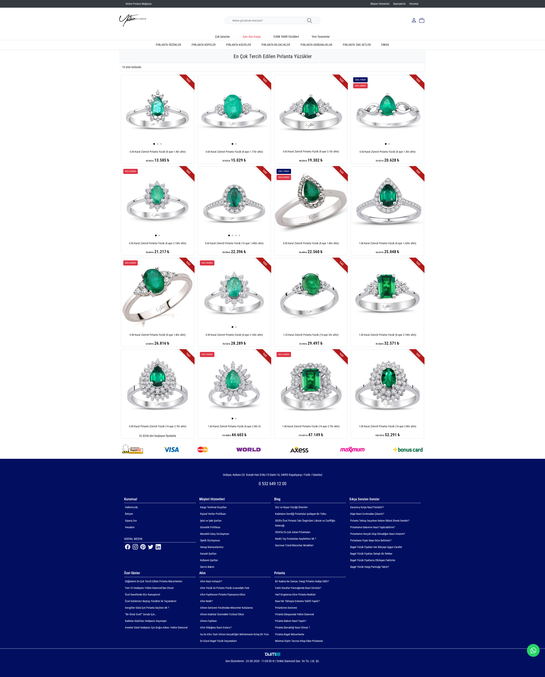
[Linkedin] (158, 546)
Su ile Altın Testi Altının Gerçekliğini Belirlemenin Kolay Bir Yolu (234, 634)
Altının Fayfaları (208, 620)
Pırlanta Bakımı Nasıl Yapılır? (290, 620)
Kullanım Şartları (209, 560)
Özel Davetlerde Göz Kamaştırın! (142, 594)
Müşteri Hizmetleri (380, 3)
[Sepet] (422, 20)
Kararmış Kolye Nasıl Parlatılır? (367, 507)
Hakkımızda (131, 507)
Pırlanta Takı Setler (357, 45)
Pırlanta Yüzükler (168, 45)
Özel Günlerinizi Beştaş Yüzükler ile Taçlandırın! (150, 601)
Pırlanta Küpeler (203, 45)
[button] (154, 144)
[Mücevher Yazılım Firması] (273, 654)
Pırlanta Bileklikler (275, 45)
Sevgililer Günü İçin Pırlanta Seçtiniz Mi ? (147, 607)
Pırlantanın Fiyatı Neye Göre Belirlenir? (370, 540)
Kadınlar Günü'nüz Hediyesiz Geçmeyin (145, 620)
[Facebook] (128, 546)
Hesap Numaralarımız (212, 547)
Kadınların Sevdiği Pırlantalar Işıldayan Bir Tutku (300, 513)
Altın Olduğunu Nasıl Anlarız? (215, 627)
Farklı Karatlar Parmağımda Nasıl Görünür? (298, 588)
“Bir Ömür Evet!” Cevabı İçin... (140, 614)
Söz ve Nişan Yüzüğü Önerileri (291, 507)
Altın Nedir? (206, 601)
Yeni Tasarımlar (321, 36)
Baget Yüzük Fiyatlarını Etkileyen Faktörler (372, 560)
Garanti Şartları (208, 553)
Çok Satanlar (222, 36)
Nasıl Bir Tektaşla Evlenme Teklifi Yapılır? (297, 601)
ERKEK (385, 45)
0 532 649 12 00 (272, 483)
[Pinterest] (143, 546)
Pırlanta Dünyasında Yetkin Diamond (294, 614)
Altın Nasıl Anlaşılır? (211, 581)
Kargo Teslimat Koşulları (213, 507)
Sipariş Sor (131, 520)
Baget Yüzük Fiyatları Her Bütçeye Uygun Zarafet (376, 547)
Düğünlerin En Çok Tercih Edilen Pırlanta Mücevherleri (153, 581)
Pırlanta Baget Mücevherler (289, 634)
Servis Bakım (207, 566)
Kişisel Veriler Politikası (213, 513)
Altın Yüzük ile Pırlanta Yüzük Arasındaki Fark (224, 588)
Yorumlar (414, 3)
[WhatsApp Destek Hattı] (533, 650)
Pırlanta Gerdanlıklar (316, 45)
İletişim (129, 513)
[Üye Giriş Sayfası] (414, 20)
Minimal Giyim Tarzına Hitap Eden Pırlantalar (299, 641)
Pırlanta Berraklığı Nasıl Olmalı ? (292, 627)
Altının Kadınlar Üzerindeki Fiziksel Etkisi (222, 614)
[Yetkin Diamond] (132, 20)
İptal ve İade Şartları (211, 520)
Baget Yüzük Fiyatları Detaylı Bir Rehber (371, 553)
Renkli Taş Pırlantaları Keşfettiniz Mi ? (295, 538)
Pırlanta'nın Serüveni (286, 607)
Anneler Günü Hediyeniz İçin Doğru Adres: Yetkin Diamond (156, 627)
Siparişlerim (399, 3)
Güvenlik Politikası (210, 527)
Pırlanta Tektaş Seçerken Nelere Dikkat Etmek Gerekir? (379, 520)
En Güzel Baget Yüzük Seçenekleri (218, 641)
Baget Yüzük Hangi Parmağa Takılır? (369, 566)
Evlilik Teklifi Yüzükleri (286, 36)
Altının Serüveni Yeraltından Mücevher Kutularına (226, 607)
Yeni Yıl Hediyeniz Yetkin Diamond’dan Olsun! (149, 588)
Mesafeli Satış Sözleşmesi (214, 533)
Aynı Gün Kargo (252, 36)
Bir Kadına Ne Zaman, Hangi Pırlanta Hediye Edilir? (302, 581)
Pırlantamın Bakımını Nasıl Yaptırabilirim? (372, 527)
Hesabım (130, 527)
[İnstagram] (135, 546)
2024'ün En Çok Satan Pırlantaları (292, 532)
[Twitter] (151, 546)
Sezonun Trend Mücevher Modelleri (294, 545)
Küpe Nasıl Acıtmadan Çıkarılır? (367, 513)
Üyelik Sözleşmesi (210, 540)
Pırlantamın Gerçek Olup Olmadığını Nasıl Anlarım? (377, 533)
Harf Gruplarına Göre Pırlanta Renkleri (295, 594)
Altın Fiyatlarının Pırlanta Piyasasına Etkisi (222, 594)
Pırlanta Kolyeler (238, 45)
